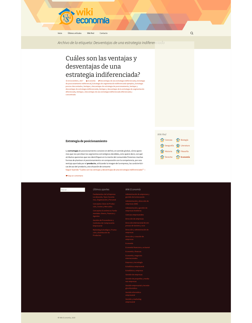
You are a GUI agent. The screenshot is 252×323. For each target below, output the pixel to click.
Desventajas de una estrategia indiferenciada (118, 81)
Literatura (185, 145)
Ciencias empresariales (134, 214)
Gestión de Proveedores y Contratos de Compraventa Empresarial (103, 223)
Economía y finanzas (133, 251)
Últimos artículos (75, 33)
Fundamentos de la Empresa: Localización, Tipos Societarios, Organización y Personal (104, 197)
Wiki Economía (65, 317)
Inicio (60, 33)
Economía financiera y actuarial (137, 247)
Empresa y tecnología (134, 262)
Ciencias (168, 140)
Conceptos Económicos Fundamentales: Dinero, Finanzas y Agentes (105, 213)
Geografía (169, 145)
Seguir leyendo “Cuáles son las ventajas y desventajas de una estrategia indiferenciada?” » (105, 169)
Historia (168, 151)
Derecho (168, 157)
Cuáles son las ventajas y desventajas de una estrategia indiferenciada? (103, 66)
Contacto (103, 33)
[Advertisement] (89, 119)
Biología (184, 140)
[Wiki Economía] (126, 15)
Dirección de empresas (134, 219)
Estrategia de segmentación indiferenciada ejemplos (113, 83)
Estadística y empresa (134, 270)
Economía (91, 81)
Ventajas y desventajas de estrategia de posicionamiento (106, 86)
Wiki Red (90, 33)
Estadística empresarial (134, 266)
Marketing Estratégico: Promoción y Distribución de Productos (105, 232)
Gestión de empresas (134, 274)
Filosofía (184, 151)
